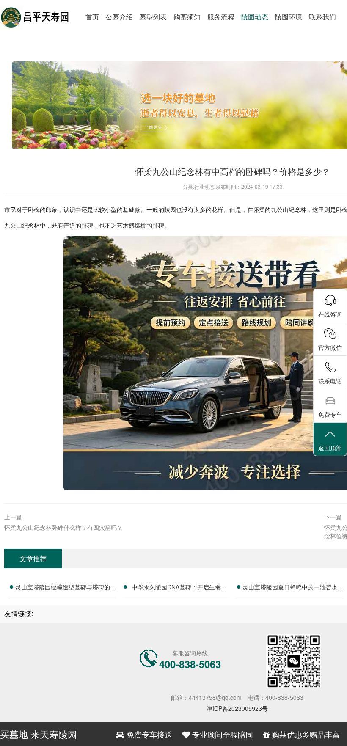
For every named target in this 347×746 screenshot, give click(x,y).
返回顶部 (330, 447)
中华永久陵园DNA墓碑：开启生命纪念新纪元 (179, 588)
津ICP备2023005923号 (237, 708)
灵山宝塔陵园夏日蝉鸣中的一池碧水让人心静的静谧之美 (292, 588)
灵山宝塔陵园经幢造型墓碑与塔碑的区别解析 (65, 588)
